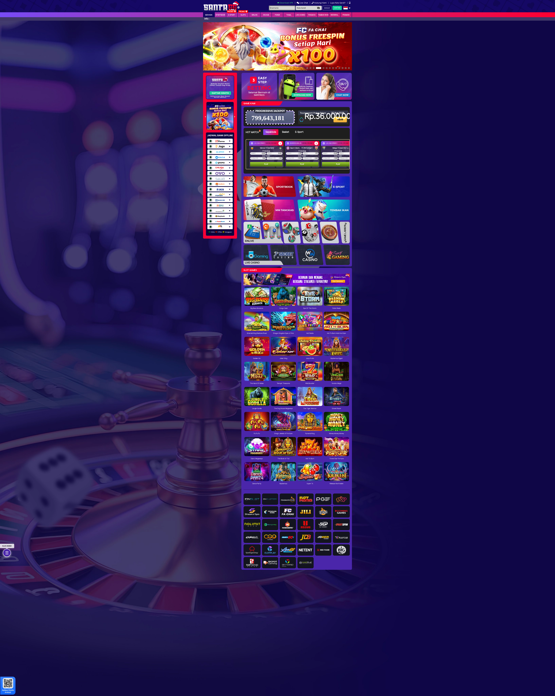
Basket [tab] (285, 132)
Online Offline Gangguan (221, 232)
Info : (207, 18)
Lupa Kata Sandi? (338, 3)
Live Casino (300, 15)
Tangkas (312, 15)
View (340, 117)
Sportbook (220, 15)
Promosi (346, 15)
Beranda (208, 15)
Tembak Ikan (323, 15)
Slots (243, 15)
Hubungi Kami (320, 3)
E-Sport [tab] (299, 132)
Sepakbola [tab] (271, 132)
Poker (277, 15)
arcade (266, 15)
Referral (334, 15)
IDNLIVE (254, 15)
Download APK (286, 3)
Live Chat (303, 3)
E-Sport (231, 15)
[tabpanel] (298, 154)
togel (289, 15)
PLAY (265, 164)
